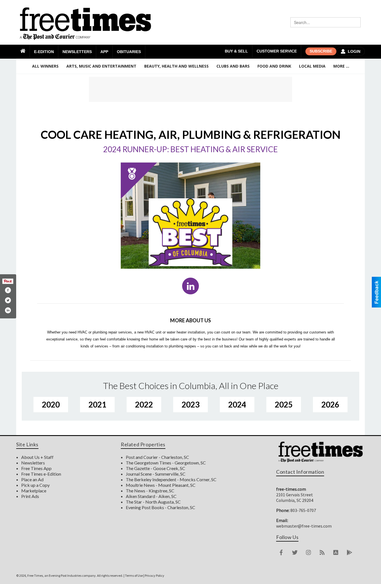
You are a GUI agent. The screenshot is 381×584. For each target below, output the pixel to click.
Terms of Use (134, 575)
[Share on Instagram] (7, 310)
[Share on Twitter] (7, 300)
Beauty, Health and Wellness (176, 66)
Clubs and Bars (233, 66)
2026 (330, 404)
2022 (144, 404)
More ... (341, 66)
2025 (284, 404)
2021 (97, 404)
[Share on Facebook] (7, 290)
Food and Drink (274, 66)
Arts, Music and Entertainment (101, 66)
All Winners (45, 66)
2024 (237, 404)
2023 (190, 404)
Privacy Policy (154, 575)
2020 (51, 404)
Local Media (312, 66)
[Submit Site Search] (355, 22)
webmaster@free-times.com (304, 526)
